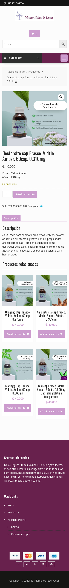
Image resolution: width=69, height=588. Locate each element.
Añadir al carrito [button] (16, 334)
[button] (64, 58)
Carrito (15, 527)
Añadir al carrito (25, 194)
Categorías (16, 58)
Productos (13, 512)
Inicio (11, 505)
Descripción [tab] (11, 218)
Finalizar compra (20, 534)
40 (41, 206)
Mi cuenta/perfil (16, 519)
